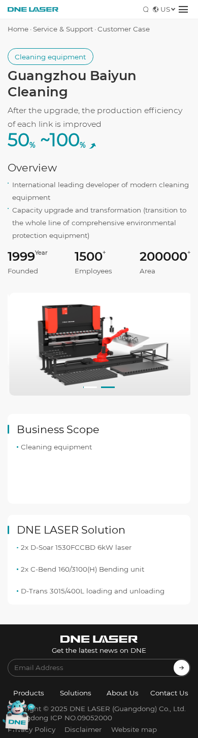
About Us (123, 693)
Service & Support (63, 29)
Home (18, 29)
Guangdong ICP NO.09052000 (60, 718)
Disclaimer (83, 729)
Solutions (75, 693)
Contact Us (169, 693)
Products (28, 693)
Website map (134, 729)
